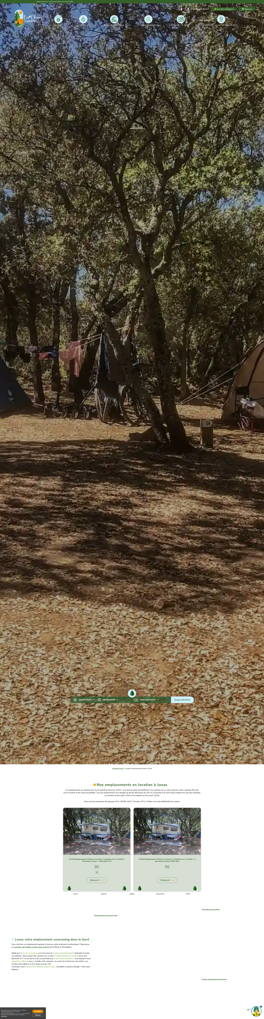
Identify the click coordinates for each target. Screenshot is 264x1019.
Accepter (38, 1011)
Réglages (38, 1015)
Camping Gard (117, 768)
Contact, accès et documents (221, 25)
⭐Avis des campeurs (224, 9)
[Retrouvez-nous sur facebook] (188, 9)
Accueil (58, 25)
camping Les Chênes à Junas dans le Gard (31, 947)
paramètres (4, 1016)
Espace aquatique (114, 25)
